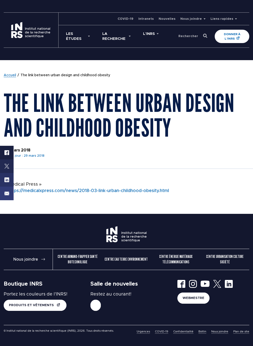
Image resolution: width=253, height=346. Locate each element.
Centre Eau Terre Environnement (126, 259)
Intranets (146, 19)
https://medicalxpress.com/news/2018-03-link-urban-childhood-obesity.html (88, 191)
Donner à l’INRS (232, 36)
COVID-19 (125, 19)
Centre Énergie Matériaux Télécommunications (175, 259)
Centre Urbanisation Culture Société (225, 259)
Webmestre (193, 298)
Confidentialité (183, 331)
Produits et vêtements (32, 305)
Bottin (202, 331)
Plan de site (241, 331)
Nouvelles (167, 19)
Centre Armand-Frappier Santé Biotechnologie (78, 259)
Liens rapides (222, 19)
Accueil (10, 75)
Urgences (143, 331)
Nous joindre (191, 19)
